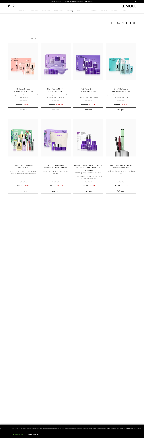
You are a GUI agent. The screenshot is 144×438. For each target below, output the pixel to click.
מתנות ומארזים (46, 11)
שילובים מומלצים (58, 11)
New (124, 11)
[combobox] (22, 38)
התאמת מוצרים (22, 11)
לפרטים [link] (53, 1)
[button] (9, 6)
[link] (121, 61)
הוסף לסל (120, 110)
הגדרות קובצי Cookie (33, 434)
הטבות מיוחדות (34, 11)
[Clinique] (128, 6)
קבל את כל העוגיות (18, 434)
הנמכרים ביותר (114, 11)
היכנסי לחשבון (21, 6)
